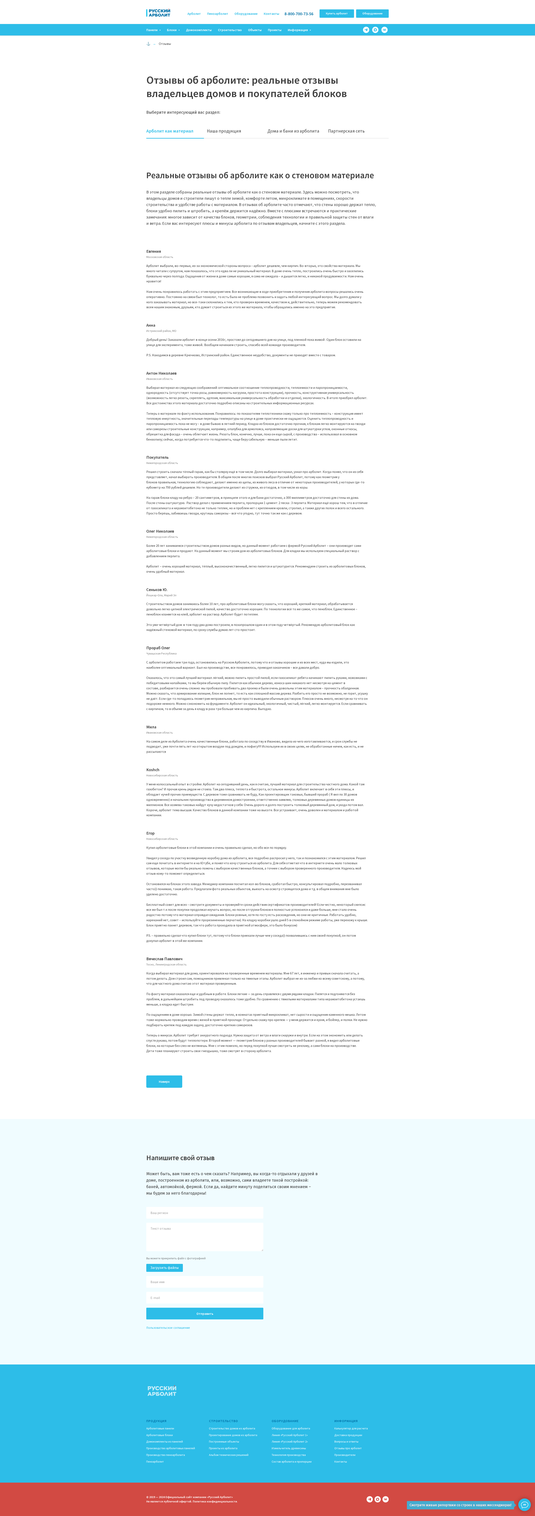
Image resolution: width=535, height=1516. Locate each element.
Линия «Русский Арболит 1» (290, 1435)
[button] (337, 13)
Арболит (194, 13)
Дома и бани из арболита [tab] (293, 131)
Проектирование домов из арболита (233, 1435)
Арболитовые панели (160, 1428)
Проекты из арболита (223, 1448)
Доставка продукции (348, 1435)
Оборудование (245, 13)
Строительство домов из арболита (232, 1428)
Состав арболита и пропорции (292, 1461)
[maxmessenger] (375, 30)
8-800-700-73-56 (298, 13)
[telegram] (366, 30)
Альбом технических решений (228, 1455)
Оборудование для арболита (291, 1428)
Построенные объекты (224, 1441)
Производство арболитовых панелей (170, 1448)
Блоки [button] (172, 30)
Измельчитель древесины (289, 1448)
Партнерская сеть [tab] (346, 131)
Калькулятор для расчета (351, 1428)
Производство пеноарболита (165, 1455)
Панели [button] (152, 30)
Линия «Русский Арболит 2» (290, 1441)
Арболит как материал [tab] (169, 131)
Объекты (255, 30)
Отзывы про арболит (348, 1448)
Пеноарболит (217, 13)
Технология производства (289, 1455)
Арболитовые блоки (159, 1435)
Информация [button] (298, 30)
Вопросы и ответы (346, 1441)
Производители (344, 1455)
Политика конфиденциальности (215, 1501)
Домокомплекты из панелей (164, 1441)
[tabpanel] (267, 629)
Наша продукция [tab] (224, 131)
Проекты (275, 30)
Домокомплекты (199, 30)
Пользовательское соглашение (168, 1328)
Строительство (230, 30)
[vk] (384, 30)
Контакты (271, 13)
